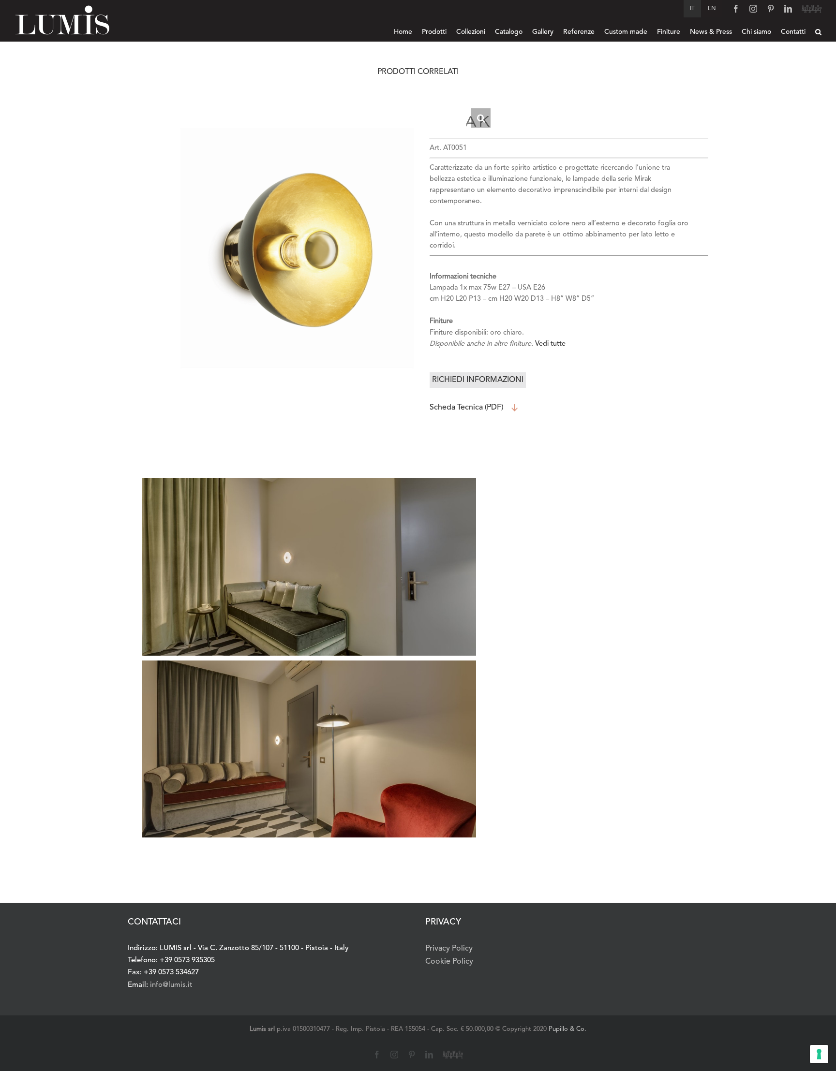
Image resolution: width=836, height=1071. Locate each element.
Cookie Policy (449, 962)
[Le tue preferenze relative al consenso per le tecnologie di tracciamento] (819, 1054)
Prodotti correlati (418, 72)
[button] (818, 32)
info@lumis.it (171, 985)
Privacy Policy (449, 949)
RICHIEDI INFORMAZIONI (477, 380)
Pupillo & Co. (567, 1029)
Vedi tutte (550, 344)
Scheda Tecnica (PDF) (466, 407)
